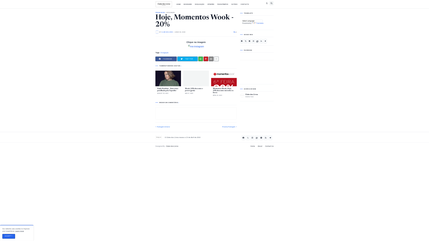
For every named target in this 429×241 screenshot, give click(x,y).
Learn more (19, 231)
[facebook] (241, 41)
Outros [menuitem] (234, 4)
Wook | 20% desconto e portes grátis (194, 89)
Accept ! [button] (9, 236)
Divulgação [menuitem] (199, 4)
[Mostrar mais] (216, 59)
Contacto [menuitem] (245, 4)
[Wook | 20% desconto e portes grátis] (196, 78)
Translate (260, 23)
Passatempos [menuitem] (222, 4)
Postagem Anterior (163, 127)
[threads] (257, 41)
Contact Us (269, 146)
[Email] (211, 59)
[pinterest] (249, 41)
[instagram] (253, 41)
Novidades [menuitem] (188, 4)
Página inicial (160, 12)
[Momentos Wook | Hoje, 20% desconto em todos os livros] (224, 78)
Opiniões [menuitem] (210, 4)
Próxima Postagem (228, 127)
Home (252, 146)
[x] (245, 41)
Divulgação (171, 12)
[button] (266, 3)
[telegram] (265, 41)
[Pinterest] (206, 59)
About (260, 146)
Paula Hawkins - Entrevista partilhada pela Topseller (167, 89)
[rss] (261, 41)
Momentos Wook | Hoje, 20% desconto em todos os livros (223, 90)
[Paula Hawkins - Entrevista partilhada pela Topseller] (168, 78)
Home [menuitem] (179, 4)
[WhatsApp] (200, 59)
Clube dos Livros (251, 94)
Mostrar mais (249, 97)
